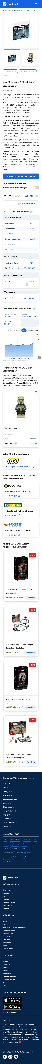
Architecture (7, 784)
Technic (6, 819)
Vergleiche (7, 973)
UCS (35, 840)
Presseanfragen (9, 902)
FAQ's (5, 896)
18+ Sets (6, 939)
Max (37, 335)
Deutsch (13, 1012)
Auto (31, 844)
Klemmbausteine (9, 976)
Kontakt (6, 899)
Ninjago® (6, 815)
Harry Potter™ (8, 811)
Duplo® (6, 803)
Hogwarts (7, 844)
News (5, 945)
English (5, 1012)
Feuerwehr (20, 852)
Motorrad (6, 857)
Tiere (24, 844)
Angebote (7, 921)
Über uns (6, 890)
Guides (5, 961)
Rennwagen (27, 840)
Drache (6, 848)
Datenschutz (8, 905)
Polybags (6, 75)
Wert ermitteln (8, 948)
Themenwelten (9, 930)
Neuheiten (7, 942)
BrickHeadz (7, 807)
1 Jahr (24, 330)
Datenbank (7, 924)
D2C (5, 840)
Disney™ (6, 792)
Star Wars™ (31, 229)
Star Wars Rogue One (10, 71)
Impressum (7, 908)
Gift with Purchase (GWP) (27, 71)
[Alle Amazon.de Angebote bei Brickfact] (7, 196)
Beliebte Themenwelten (17, 778)
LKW (26, 857)
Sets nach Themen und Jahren (14, 927)
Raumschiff (15, 848)
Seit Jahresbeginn (33, 330)
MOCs (5, 982)
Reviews (6, 970)
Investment (7, 964)
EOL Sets (6, 936)
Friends (6, 826)
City (4, 788)
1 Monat (9, 330)
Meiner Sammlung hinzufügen (21, 176)
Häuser (29, 852)
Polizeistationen (8, 852)
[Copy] (31, 212)
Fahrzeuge (16, 844)
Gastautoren (7, 893)
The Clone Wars (8, 861)
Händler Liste (8, 933)
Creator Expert (8, 822)
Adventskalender (15, 840)
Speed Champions (10, 799)
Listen (5, 985)
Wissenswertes (9, 979)
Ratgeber (6, 967)
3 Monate (16, 330)
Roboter (24, 848)
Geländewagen (17, 857)
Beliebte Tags (11, 834)
